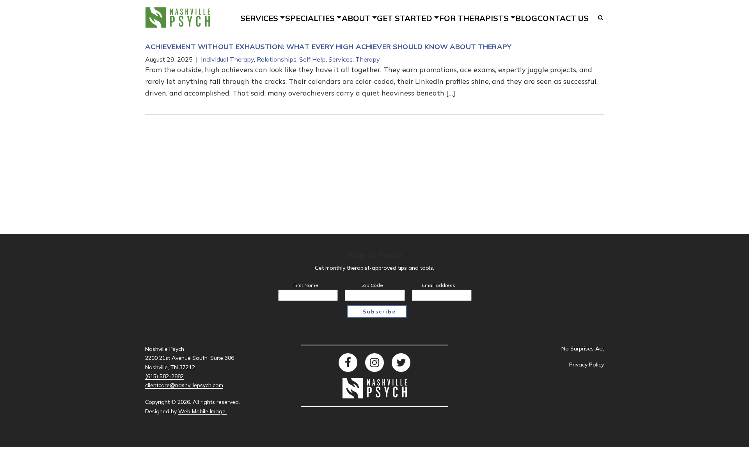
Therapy (367, 59)
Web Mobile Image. (202, 411)
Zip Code (372, 285)
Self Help (312, 59)
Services (340, 59)
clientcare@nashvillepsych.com (184, 385)
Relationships (276, 59)
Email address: (439, 285)
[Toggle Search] (601, 17)
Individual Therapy (227, 59)
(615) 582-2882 (164, 376)
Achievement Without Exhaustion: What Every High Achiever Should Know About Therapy (328, 46)
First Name (305, 285)
